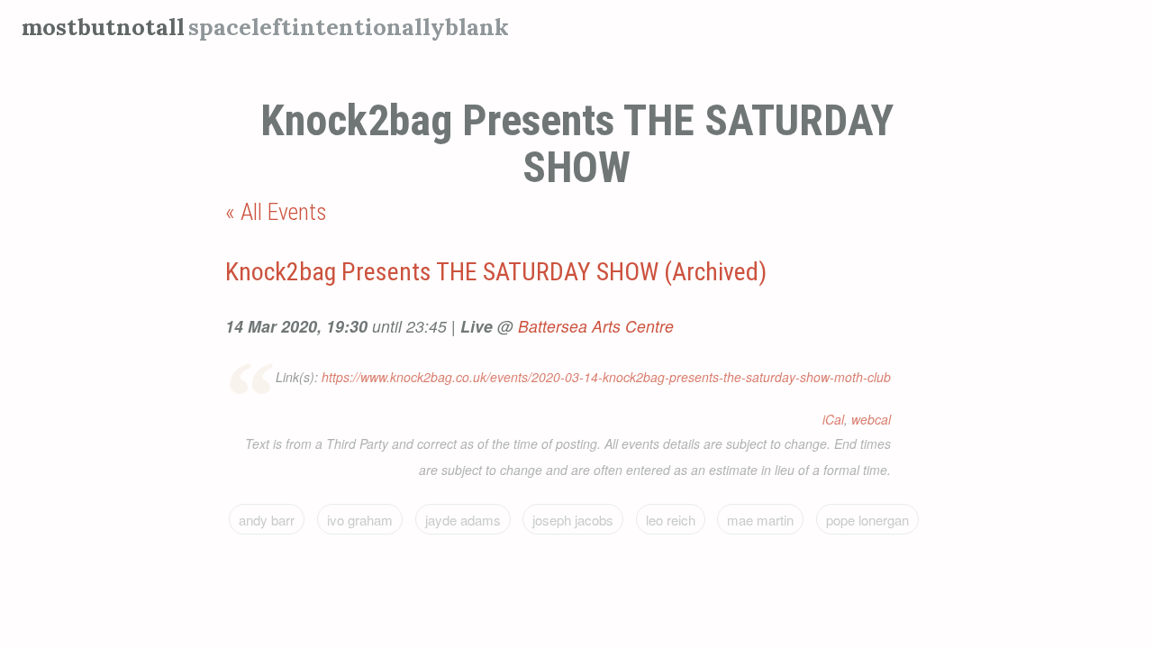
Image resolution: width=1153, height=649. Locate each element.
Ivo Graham (360, 519)
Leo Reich (670, 519)
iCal (833, 419)
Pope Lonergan (867, 519)
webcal (871, 419)
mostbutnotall (103, 26)
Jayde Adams (463, 519)
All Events (284, 211)
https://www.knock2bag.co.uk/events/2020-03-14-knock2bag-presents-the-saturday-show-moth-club (606, 377)
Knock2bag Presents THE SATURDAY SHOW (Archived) (496, 272)
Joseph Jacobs (572, 519)
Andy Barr (267, 519)
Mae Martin (760, 519)
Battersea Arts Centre (596, 326)
